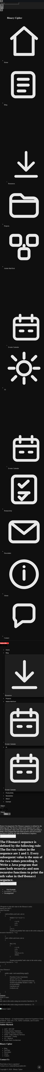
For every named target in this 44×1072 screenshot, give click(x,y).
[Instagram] (6, 1007)
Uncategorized (9, 893)
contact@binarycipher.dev (17, 1066)
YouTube (7, 1050)
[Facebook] (1, 1007)
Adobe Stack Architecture (12, 1040)
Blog (5, 1048)
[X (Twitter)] (1, 810)
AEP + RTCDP (9, 1029)
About (6, 1054)
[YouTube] (6, 810)
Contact (6, 1056)
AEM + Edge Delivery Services (14, 1034)
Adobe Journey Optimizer (12, 1031)
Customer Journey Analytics (13, 1033)
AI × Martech (8, 1038)
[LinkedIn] (4, 810)
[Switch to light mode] (39, 1067)
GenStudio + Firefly (10, 1036)
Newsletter (7, 1052)
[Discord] (8, 1007)
